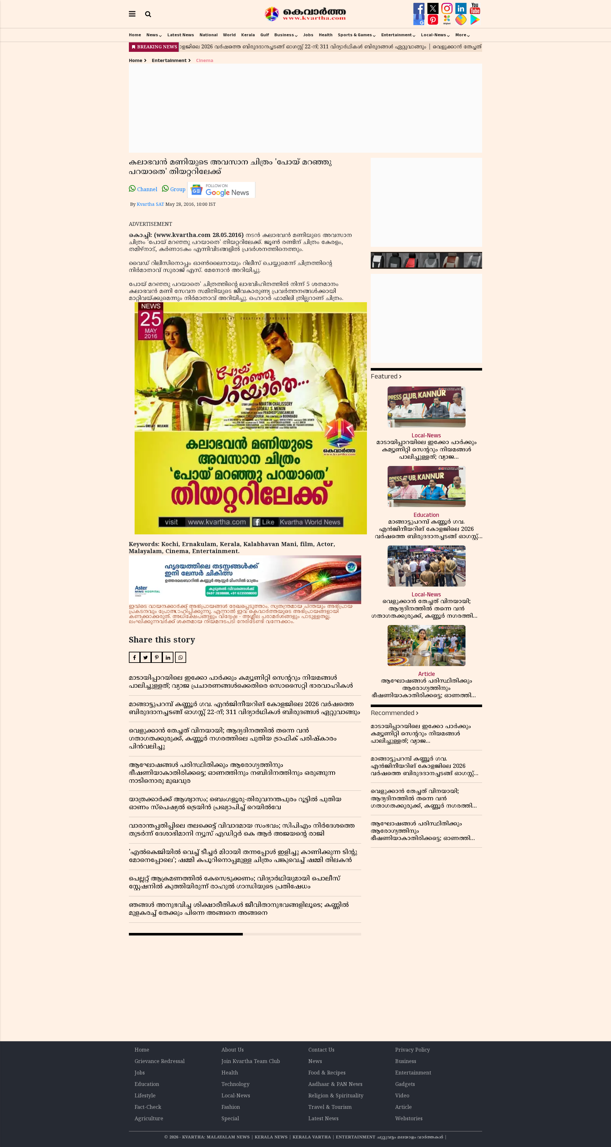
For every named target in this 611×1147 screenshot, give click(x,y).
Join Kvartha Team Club (250, 1062)
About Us (232, 1050)
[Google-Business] (420, 20)
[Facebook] (420, 8)
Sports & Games (355, 35)
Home (135, 35)
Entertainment (396, 35)
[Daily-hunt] (448, 20)
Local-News (433, 35)
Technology (235, 1084)
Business (284, 35)
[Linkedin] (462, 8)
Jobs (308, 35)
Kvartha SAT (150, 204)
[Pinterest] (434, 20)
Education (147, 1084)
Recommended (392, 713)
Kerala (248, 35)
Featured (384, 376)
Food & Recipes (327, 1073)
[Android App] (475, 20)
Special (230, 1119)
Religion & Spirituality (335, 1096)
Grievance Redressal (160, 1062)
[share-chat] (462, 20)
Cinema (204, 60)
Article (403, 1107)
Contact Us (321, 1050)
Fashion (230, 1107)
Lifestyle (145, 1096)
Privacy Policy (412, 1050)
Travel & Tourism (330, 1107)
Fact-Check (148, 1107)
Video (402, 1096)
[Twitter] (434, 8)
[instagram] (448, 8)
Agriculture (149, 1119)
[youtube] (475, 8)
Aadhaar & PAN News (335, 1084)
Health (326, 35)
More (460, 35)
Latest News (180, 35)
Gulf (264, 35)
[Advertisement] (305, 108)
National (209, 35)
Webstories (409, 1119)
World (229, 35)
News (152, 35)
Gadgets (405, 1084)
